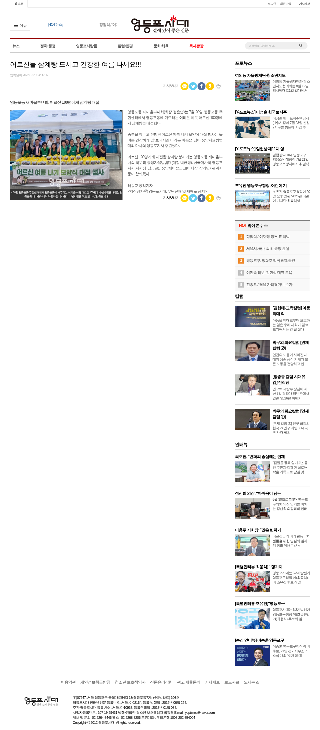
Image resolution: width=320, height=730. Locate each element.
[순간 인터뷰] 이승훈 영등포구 (259, 640)
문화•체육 (161, 46)
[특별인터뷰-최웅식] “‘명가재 (258, 567)
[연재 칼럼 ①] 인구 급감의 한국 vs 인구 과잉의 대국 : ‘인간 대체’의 (291, 427)
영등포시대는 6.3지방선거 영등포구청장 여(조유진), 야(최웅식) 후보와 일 (291, 614)
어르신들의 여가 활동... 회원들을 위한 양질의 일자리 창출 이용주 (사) (291, 540)
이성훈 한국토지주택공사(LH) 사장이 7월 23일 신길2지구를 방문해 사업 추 (291, 122)
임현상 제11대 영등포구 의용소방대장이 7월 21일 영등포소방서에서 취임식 (290, 159)
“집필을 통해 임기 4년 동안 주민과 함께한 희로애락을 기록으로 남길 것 (290, 467)
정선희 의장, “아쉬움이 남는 (258, 493)
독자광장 (196, 46)
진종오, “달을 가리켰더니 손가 (269, 284)
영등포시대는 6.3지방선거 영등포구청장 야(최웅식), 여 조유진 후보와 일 (291, 577)
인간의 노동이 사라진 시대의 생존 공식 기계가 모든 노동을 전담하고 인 (290, 359)
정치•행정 (47, 46)
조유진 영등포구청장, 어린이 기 (261, 185)
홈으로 (19, 3)
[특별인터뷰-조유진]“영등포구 (260, 603)
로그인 (272, 3)
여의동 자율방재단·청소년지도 (260, 75)
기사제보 (304, 3)
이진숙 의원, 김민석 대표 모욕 (269, 272)
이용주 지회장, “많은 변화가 (258, 530)
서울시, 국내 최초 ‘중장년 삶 (267, 248)
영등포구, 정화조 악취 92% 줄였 (270, 260)
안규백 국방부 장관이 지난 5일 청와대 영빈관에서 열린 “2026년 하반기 (290, 393)
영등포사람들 (86, 46)
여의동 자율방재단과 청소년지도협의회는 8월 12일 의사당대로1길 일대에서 (291, 85)
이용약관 (68, 682)
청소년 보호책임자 (130, 682)
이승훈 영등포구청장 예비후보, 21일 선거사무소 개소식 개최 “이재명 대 (291, 650)
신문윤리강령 (161, 682)
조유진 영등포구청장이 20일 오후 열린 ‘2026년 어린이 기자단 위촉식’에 (291, 196)
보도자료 (231, 682)
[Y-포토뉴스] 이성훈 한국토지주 (261, 112)
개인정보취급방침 (95, 682)
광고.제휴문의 (188, 682)
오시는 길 (252, 682)
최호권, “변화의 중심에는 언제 (260, 456)
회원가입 (285, 3)
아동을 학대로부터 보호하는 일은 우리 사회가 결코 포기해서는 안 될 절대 (291, 324)
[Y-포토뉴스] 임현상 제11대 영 (259, 149)
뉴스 (16, 46)
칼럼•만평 (125, 46)
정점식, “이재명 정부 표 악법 (268, 236)
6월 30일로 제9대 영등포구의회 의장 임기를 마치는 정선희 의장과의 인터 (290, 503)
